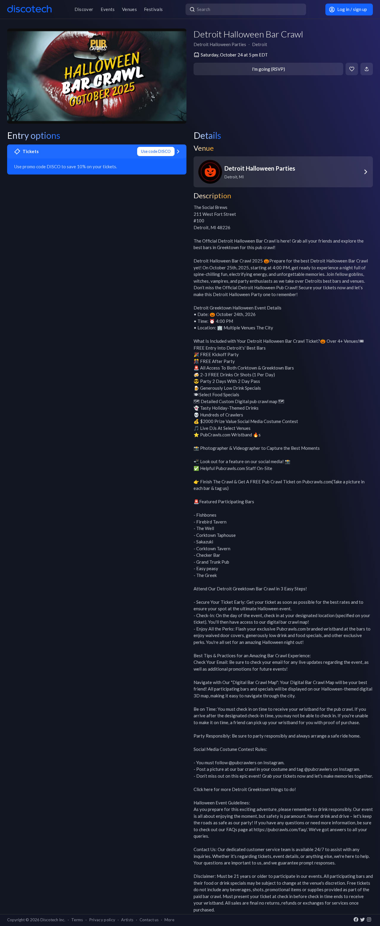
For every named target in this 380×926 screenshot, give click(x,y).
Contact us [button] (149, 919)
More (169, 919)
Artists (127, 919)
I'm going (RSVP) (268, 69)
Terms (77, 919)
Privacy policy (102, 919)
